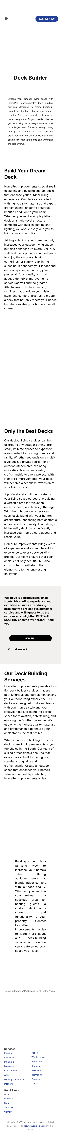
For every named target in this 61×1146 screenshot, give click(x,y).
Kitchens (35, 1066)
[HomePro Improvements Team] (30, 7)
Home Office (37, 1061)
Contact (8, 1111)
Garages (35, 1079)
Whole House (38, 1057)
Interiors (8, 1083)
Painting (8, 1053)
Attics (7, 1075)
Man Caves (9, 1066)
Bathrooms (36, 1074)
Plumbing (9, 1061)
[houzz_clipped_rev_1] (35, 1022)
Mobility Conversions (15, 1079)
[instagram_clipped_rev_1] (35, 998)
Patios (34, 1052)
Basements (37, 1070)
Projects (8, 1098)
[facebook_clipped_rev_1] (14, 1022)
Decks (34, 1083)
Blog (6, 1103)
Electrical (9, 1057)
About (7, 1094)
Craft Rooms (10, 1070)
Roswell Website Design (35, 1126)
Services (8, 1107)
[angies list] (9, 998)
